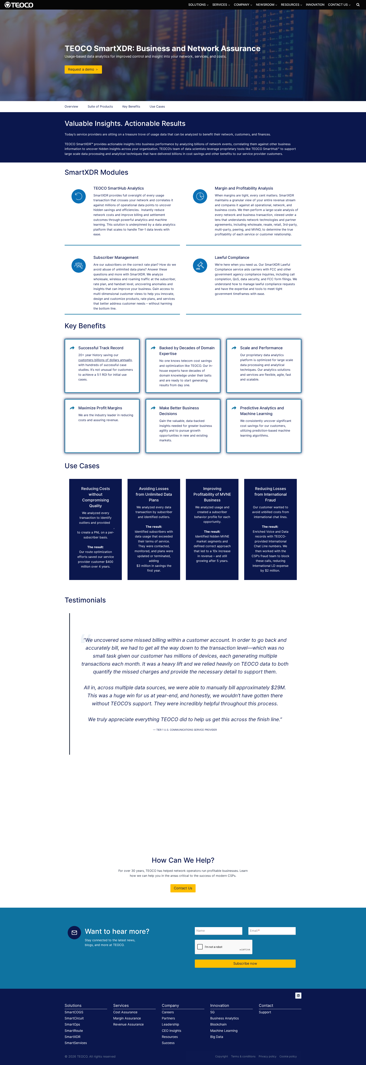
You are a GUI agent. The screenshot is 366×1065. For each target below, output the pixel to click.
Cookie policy (288, 1056)
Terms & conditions (243, 1056)
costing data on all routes (95, 527)
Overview (71, 106)
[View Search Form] (358, 4)
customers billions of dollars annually (105, 360)
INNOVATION (315, 4)
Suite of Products (100, 106)
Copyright (221, 1056)
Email (255, 931)
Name (200, 931)
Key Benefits (131, 106)
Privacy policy (267, 1056)
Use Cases (157, 106)
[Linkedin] (298, 996)
